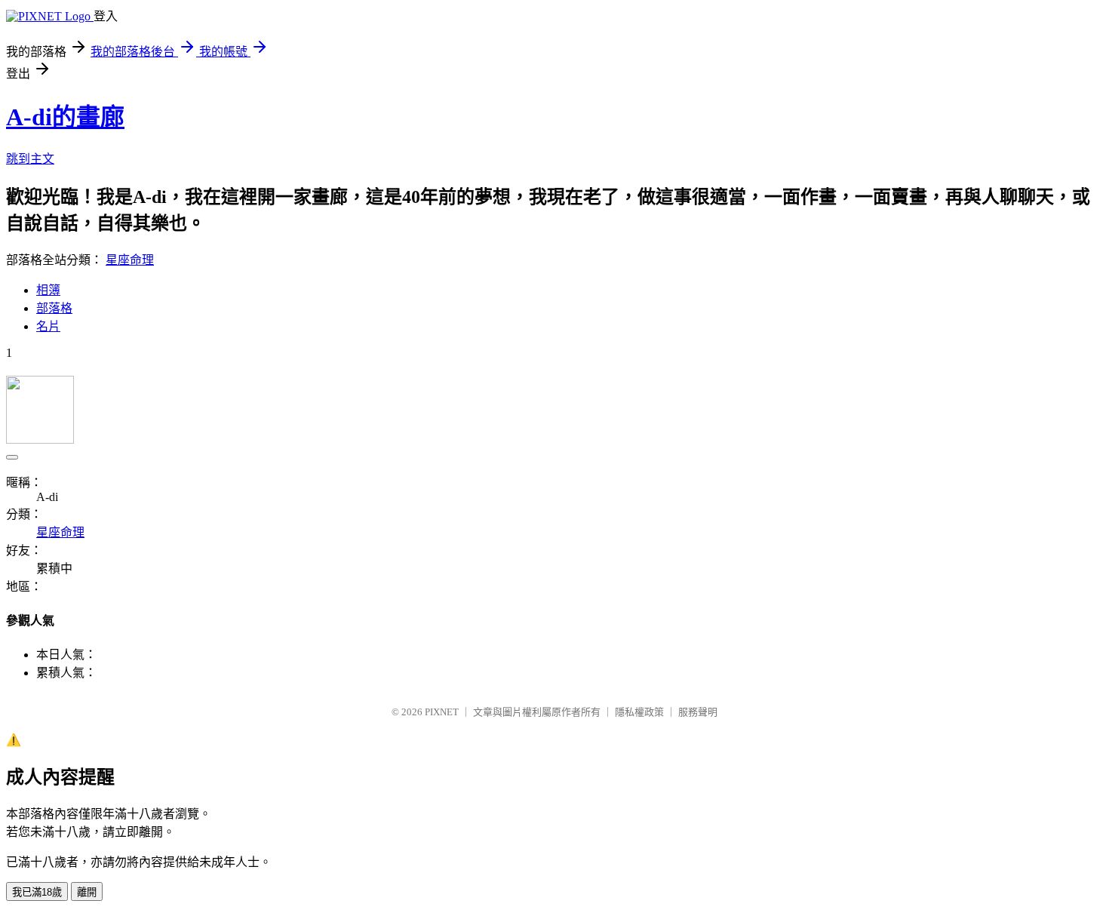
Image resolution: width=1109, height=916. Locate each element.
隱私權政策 (639, 712)
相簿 (48, 290)
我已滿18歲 (37, 892)
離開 (87, 892)
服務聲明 (697, 712)
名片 (48, 326)
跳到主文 (30, 158)
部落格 (54, 308)
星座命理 (130, 260)
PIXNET (442, 712)
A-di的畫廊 (65, 117)
